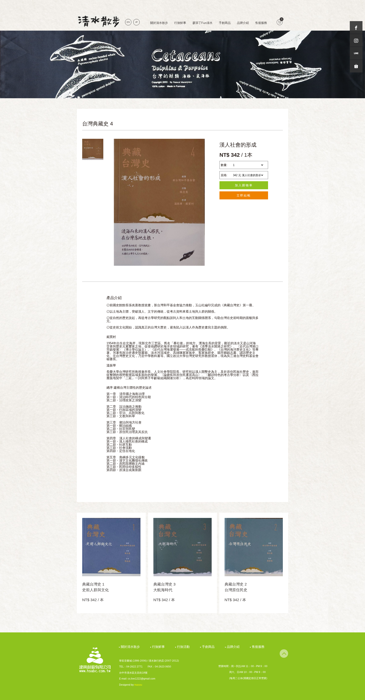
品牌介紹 (243, 23)
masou (138, 684)
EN (128, 22)
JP (136, 22)
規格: (224, 175)
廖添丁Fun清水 (202, 23)
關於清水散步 (159, 23)
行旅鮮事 (180, 23)
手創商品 (225, 23)
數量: (224, 165)
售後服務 (261, 23)
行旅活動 (184, 646)
